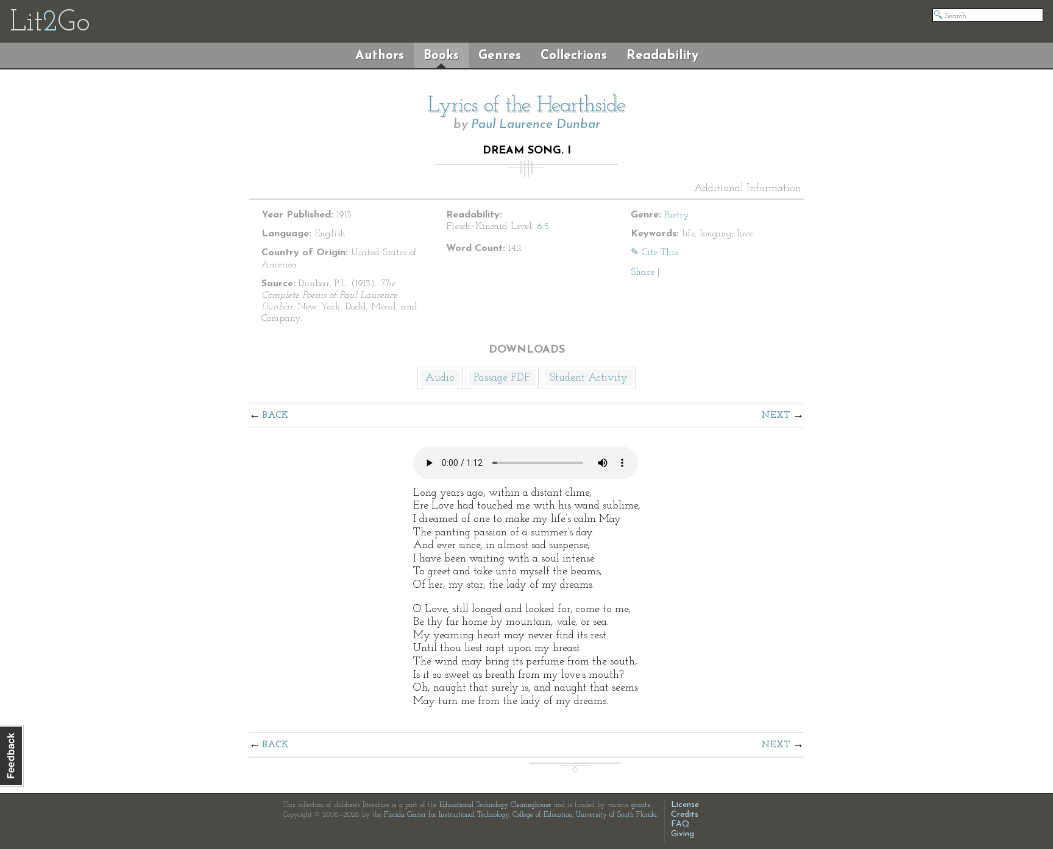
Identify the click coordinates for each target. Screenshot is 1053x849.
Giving (682, 834)
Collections (574, 55)
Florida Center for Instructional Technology (446, 815)
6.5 (543, 226)
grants (640, 805)
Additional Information (747, 188)
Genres (499, 55)
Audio (440, 378)
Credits (684, 814)
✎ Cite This (654, 253)
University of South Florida (616, 815)
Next (775, 415)
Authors (379, 55)
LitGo (50, 23)
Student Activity (589, 378)
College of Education (542, 815)
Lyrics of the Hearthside (527, 106)
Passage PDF (502, 378)
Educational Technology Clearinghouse (495, 805)
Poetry (676, 215)
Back (276, 415)
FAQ (680, 824)
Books (441, 55)
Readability (662, 55)
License (685, 804)
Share (642, 272)
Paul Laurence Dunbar (535, 124)
